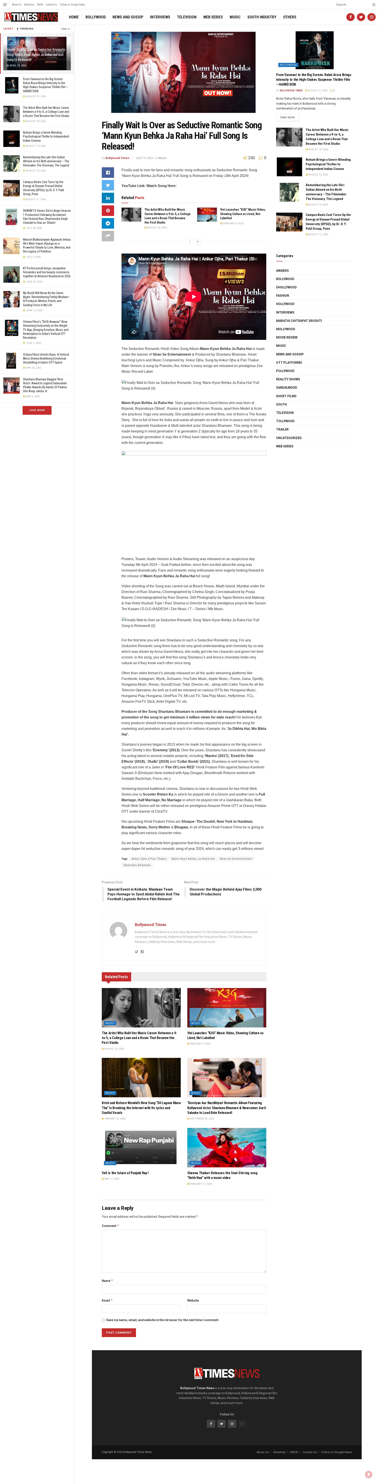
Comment (110, 1226)
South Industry (261, 17)
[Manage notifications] (368, 1474)
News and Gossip (128, 17)
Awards (282, 270)
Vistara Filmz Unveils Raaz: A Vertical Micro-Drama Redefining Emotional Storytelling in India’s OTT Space (46, 358)
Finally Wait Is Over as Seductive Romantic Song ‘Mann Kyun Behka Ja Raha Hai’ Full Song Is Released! (36, 54)
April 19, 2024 (144, 158)
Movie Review (286, 337)
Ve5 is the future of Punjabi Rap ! (125, 1173)
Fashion (282, 295)
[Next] (198, 242)
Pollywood (285, 371)
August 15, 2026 (318, 204)
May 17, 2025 (111, 1178)
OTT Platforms (289, 362)
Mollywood (285, 329)
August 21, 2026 (317, 90)
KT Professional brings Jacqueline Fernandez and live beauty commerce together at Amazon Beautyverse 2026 (47, 272)
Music (235, 17)
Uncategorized (289, 438)
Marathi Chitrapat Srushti (299, 321)
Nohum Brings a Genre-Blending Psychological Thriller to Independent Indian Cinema (46, 136)
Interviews (160, 17)
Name (107, 1281)
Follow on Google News (72, 4)
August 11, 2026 (318, 234)
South (281, 404)
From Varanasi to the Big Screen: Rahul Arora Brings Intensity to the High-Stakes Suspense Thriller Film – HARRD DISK (313, 80)
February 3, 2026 (232, 223)
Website (193, 1300)
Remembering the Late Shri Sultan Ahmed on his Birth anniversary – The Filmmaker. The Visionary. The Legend (46, 161)
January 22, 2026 (114, 1118)
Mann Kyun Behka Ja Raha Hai (193, 858)
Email (107, 1300)
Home (74, 17)
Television (187, 17)
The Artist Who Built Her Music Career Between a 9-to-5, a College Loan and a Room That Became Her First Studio (46, 111)
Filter (64, 29)
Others (289, 17)
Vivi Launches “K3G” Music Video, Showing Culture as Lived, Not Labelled (243, 214)
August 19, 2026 (318, 174)
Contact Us (51, 4)
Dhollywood (286, 287)
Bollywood (96, 17)
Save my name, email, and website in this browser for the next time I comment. (162, 1320)
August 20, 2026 (157, 227)
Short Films (286, 396)
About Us (16, 4)
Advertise (29, 4)
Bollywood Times (117, 158)
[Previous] (190, 242)
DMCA (40, 4)
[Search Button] (373, 4)
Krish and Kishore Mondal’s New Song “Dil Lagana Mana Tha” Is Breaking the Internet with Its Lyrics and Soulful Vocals (141, 1108)
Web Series (213, 17)
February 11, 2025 (200, 1183)
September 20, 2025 (201, 1118)
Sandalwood (286, 387)
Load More (37, 410)
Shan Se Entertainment (236, 858)
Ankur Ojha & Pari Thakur (149, 858)
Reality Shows (288, 379)
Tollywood (285, 421)
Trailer (282, 429)
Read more (287, 117)
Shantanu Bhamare (137, 865)
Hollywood (285, 304)
